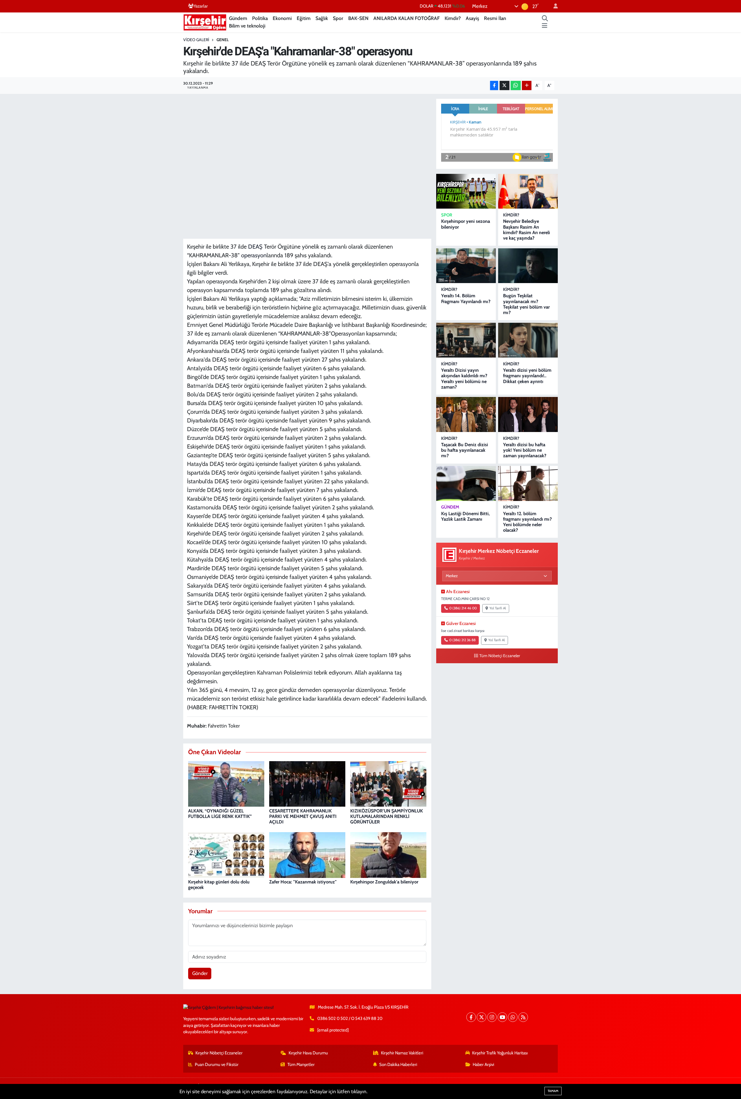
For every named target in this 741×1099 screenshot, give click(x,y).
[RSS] (523, 1017)
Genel (223, 39)
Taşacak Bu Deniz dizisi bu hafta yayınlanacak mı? (464, 450)
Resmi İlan (495, 18)
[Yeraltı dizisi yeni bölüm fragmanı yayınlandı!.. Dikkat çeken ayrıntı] (528, 340)
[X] (481, 1017)
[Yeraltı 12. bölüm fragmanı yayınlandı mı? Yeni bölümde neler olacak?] (528, 483)
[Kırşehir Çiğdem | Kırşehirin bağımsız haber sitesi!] (205, 21)
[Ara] (545, 18)
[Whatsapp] (513, 1017)
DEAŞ (255, 246)
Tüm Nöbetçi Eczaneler (499, 655)
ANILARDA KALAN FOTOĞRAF (406, 18)
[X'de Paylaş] (504, 85)
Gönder (200, 973)
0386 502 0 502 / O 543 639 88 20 (349, 1018)
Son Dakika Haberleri (398, 1064)
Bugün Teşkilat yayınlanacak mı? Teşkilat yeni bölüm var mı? (526, 304)
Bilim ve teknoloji (247, 26)
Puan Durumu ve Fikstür (217, 1064)
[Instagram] (492, 1017)
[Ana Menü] (544, 26)
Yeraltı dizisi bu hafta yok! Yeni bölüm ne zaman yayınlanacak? (524, 450)
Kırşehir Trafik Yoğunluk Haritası (500, 1053)
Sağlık (322, 18)
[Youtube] (502, 1017)
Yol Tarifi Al (497, 608)
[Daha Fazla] (526, 85)
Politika (260, 18)
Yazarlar (201, 6)
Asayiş (472, 18)
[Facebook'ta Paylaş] (494, 85)
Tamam (553, 1091)
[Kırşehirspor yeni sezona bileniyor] (466, 191)
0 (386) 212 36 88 (462, 640)
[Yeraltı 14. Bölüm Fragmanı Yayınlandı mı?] (466, 265)
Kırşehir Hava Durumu (308, 1053)
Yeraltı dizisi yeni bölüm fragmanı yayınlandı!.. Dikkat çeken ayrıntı (527, 375)
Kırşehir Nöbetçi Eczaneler (219, 1053)
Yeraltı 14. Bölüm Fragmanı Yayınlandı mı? (465, 298)
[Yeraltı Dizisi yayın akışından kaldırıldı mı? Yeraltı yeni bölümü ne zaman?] (466, 340)
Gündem (238, 18)
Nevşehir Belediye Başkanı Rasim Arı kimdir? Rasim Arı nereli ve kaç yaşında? (526, 229)
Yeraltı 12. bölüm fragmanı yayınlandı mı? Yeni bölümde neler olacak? (527, 522)
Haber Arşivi (483, 1064)
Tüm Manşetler (301, 1064)
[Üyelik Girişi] (553, 6)
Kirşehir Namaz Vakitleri (402, 1053)
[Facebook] (471, 1017)
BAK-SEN (358, 18)
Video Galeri (196, 39)
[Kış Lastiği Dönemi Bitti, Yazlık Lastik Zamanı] (466, 483)
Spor (338, 18)
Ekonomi (282, 18)
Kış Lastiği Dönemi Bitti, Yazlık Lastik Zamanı (465, 516)
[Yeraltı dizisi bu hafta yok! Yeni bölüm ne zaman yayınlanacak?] (528, 414)
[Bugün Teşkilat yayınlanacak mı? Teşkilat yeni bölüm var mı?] (528, 265)
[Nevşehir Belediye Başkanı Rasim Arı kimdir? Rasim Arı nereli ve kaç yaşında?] (528, 191)
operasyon (254, 255)
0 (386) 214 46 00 (463, 608)
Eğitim (304, 18)
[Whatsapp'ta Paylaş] (516, 85)
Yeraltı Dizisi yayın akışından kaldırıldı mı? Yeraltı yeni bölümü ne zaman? (464, 378)
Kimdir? (453, 18)
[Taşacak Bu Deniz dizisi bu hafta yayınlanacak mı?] (466, 414)
